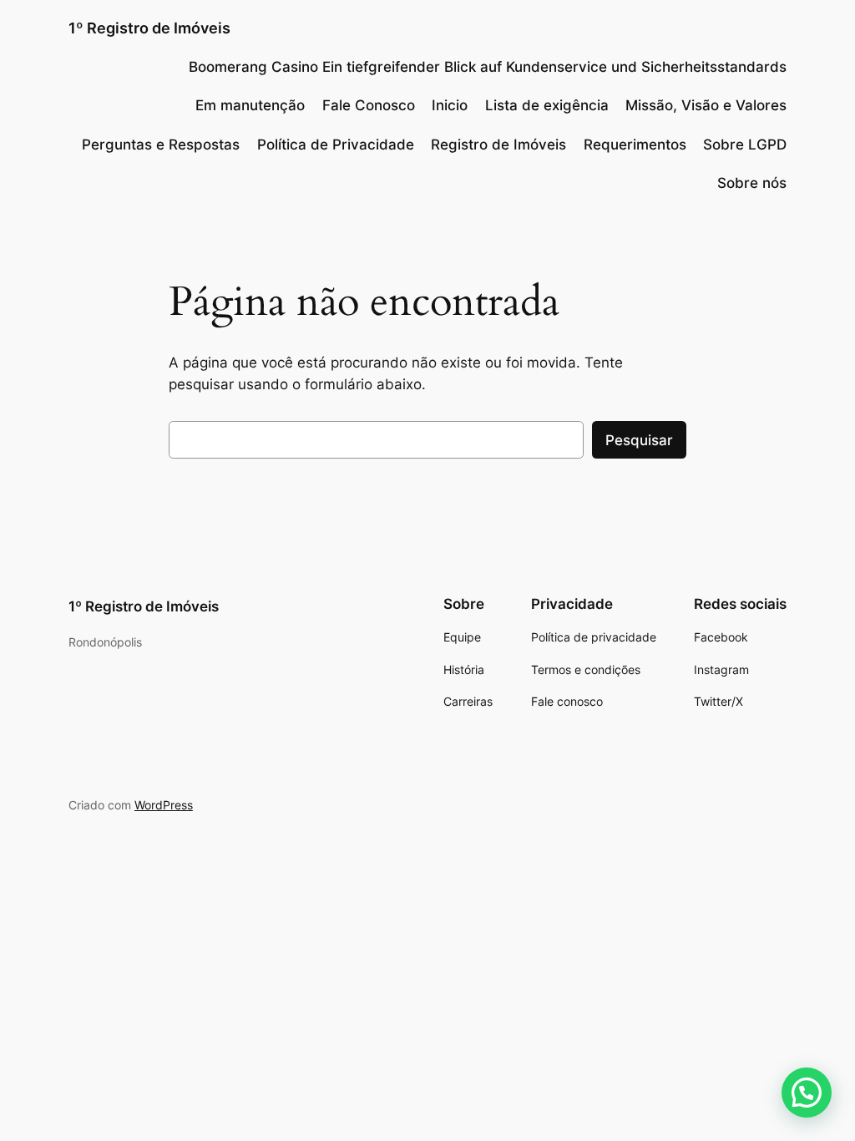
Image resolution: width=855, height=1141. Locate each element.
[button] (807, 1092)
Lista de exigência (547, 105)
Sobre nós (752, 183)
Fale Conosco (368, 105)
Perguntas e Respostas (161, 144)
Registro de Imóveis (498, 144)
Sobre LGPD (745, 144)
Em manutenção (250, 105)
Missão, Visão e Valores (706, 105)
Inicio (450, 105)
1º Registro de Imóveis (149, 28)
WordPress (163, 805)
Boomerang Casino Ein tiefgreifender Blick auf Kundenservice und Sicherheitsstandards (488, 66)
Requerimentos (635, 144)
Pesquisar (639, 440)
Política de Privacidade (335, 144)
